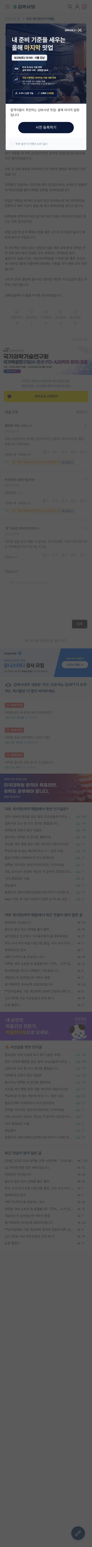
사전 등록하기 (46, 127)
